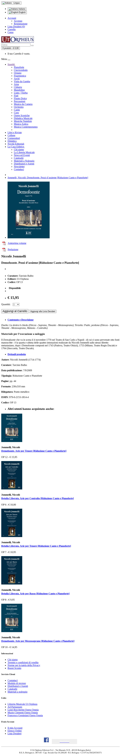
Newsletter (19, 166)
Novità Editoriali (16, 143)
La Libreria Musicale (24, 152)
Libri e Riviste (15, 132)
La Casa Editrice (16, 146)
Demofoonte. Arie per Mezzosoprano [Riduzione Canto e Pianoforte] (37, 641)
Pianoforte (19, 67)
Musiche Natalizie (23, 121)
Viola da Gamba (22, 81)
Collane (11, 135)
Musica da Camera (23, 104)
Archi (17, 78)
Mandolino (19, 90)
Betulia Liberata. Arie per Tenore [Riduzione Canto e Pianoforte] (36, 546)
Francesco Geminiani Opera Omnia (25, 715)
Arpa (16, 84)
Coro (16, 112)
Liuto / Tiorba (21, 92)
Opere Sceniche (22, 115)
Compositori (14, 138)
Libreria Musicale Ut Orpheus (22, 704)
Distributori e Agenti (24, 163)
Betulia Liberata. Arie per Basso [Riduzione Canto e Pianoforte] (35, 593)
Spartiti (11, 64)
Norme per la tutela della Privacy (24, 665)
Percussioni (19, 101)
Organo (17, 73)
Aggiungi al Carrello (15, 311)
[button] (64, 741)
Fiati (16, 95)
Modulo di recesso (17, 683)
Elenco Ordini (15, 730)
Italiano (21, 9)
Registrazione (20, 23)
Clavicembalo (21, 70)
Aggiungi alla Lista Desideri (42, 311)
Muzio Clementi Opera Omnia (23, 712)
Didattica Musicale (23, 118)
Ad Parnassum (15, 707)
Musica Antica (21, 124)
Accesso (18, 21)
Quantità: (5, 304)
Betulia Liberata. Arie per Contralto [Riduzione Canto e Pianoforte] (37, 498)
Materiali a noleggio (17, 691)
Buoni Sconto (14, 668)
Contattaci (19, 169)
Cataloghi (18, 158)
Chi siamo (19, 149)
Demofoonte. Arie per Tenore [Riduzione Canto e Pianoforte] (33, 451)
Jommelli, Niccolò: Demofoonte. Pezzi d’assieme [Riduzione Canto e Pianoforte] (48, 177)
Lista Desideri (14, 733)
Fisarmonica (20, 75)
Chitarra (18, 87)
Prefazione (13, 249)
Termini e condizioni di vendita (23, 662)
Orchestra (18, 107)
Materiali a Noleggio (24, 161)
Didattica (12, 141)
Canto (17, 109)
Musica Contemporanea (25, 126)
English (22, 12)
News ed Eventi (22, 155)
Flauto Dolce (20, 98)
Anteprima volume (17, 243)
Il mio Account (15, 728)
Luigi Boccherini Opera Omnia (23, 709)
